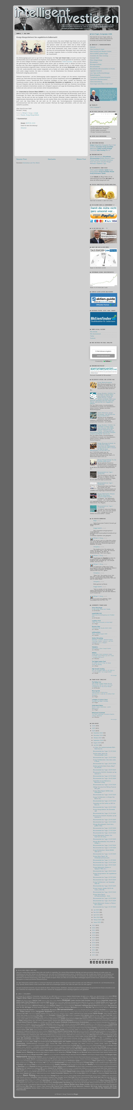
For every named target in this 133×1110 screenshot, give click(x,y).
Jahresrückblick (28, 1040)
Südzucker (66, 1075)
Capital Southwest (104, 1011)
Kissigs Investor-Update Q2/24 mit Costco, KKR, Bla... (103, 889)
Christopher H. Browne (55, 1015)
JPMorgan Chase (86, 1041)
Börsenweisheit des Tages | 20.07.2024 (104, 819)
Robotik (51, 1066)
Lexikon (108, 1047)
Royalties (94, 1066)
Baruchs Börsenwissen (96, 156)
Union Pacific (65, 1081)
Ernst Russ (62, 1026)
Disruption (57, 1022)
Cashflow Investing (40, 1013)
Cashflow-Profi (96, 621)
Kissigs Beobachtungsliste (104, 382)
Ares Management (73, 1002)
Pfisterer (103, 1061)
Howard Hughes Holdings (81, 1036)
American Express (28, 1000)
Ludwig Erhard (58, 1048)
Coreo (80, 1017)
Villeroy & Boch (94, 1082)
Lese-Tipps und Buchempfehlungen (100, 73)
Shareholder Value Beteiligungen (60, 1070)
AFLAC (106, 996)
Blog (87, 1007)
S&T (25, 1068)
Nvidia (28, 1059)
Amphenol (59, 1000)
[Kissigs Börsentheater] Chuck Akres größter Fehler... (103, 825)
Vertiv (72, 1082)
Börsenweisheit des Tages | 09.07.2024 (104, 865)
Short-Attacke (107, 1070)
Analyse (92, 145)
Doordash (104, 1022)
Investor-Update (104, 170)
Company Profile (38, 1017)
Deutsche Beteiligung (67, 1020)
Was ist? (107, 150)
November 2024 (98, 735)
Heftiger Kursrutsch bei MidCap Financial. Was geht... (104, 787)
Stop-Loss (44, 1075)
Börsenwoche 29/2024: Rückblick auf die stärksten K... (104, 816)
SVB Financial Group (86, 1075)
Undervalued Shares (97, 705)
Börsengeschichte (21, 1009)
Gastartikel (101, 1029)
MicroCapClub (96, 691)
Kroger (83, 1045)
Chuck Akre (65, 1015)
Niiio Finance (108, 1057)
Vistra (115, 1082)
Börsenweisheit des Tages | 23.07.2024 (104, 801)
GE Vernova (33, 1031)
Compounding (61, 1017)
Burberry (33, 1011)
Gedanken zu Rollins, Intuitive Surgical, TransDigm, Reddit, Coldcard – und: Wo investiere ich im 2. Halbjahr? (102, 641)
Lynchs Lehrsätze (101, 162)
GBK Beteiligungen (110, 1029)
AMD (22, 1000)
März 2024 (96, 917)
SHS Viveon (114, 1070)
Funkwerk (91, 1029)
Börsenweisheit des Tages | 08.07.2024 (104, 871)
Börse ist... (106, 1007)
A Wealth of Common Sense (100, 699)
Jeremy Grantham (87, 1040)
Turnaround (93, 150)
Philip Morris (26, 1062)
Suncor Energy (73, 1075)
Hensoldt (105, 1034)
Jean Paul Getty (53, 1040)
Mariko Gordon (105, 1048)
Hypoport (109, 1036)
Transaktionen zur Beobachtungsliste (100, 77)
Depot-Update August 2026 (99, 634)
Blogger (76, 1094)
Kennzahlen (74, 1043)
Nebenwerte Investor (35, 1057)
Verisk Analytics (35, 1082)
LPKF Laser (51, 1048)
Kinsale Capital (103, 1043)
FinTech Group (63, 1027)
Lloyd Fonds (34, 1048)
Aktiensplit (52, 998)
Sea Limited (82, 1068)
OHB (49, 1059)
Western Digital (41, 1086)
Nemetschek (45, 1057)
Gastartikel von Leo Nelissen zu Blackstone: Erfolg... (102, 781)
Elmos (92, 1024)
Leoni (92, 1047)
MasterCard (57, 1050)
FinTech (58, 1027)
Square (21, 1073)
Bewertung (101, 1005)
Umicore (60, 1081)
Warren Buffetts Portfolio (82, 1084)
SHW (17, 1071)
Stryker (61, 1075)
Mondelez (114, 1052)
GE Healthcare (26, 1031)
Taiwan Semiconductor (111, 1075)
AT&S (94, 1002)
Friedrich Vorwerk (59, 1029)
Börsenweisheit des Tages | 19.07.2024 (104, 822)
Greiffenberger (113, 1033)
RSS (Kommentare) (95, 334)
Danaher (63, 1018)
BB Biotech (107, 1003)
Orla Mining (68, 1059)
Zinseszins (23, 1089)
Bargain (52, 1004)
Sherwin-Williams (80, 1070)
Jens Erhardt (79, 1039)
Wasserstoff (102, 1084)
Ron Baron (78, 1066)
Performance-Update (100, 173)
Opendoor (55, 1059)
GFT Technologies (91, 1031)
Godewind (51, 1033)
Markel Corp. (26, 1050)
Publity (33, 1064)
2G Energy (19, 996)
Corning (94, 1017)
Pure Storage (39, 1064)
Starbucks (66, 1073)
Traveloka (105, 1079)
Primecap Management (78, 1062)
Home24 (48, 1036)
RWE (22, 1068)
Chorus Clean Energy (21, 1015)
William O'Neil (40, 1088)
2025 (94, 728)
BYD (54, 1011)
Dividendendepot (84, 1022)
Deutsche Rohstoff (21, 1022)
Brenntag (91, 1009)
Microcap (79, 1052)
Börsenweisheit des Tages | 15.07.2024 (104, 839)
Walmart (34, 1084)
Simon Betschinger (97, 607)
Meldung (30, 1052)
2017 (94, 940)
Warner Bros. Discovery (57, 1084)
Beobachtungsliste (95, 75)
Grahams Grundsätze (100, 160)
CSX (29, 1018)
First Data (69, 1027)
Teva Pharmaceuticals (83, 1077)
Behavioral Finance (38, 1005)
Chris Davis (39, 1015)
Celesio (71, 1013)
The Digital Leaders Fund (99, 661)
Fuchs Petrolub (82, 1029)
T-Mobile (103, 1075)
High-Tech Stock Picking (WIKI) (31, 1036)
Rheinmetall (21, 1066)
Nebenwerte (93, 148)
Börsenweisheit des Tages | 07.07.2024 (104, 877)
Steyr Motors (19, 1075)
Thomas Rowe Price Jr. (26, 1079)
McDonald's (96, 1050)
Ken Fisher (58, 1043)
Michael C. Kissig (98, 538)
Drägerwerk (22, 1024)
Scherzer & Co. (52, 1068)
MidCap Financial (92, 1052)
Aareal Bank (43, 996)
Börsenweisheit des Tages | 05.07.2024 (104, 886)
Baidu (22, 1003)
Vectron (22, 1082)
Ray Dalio (82, 1064)
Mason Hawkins (49, 1050)
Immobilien (27, 1038)
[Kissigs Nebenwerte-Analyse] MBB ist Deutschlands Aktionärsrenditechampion (105, 495)
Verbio (29, 1082)
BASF (77, 1004)
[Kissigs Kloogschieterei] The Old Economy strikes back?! (106, 460)
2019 (94, 935)
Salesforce (29, 1068)
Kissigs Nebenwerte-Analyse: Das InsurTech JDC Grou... (102, 836)
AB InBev (49, 996)
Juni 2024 (96, 910)
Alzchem (107, 998)
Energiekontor (40, 1026)
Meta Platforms (45, 1052)
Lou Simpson (41, 1048)
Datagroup (85, 1018)
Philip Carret (19, 1062)
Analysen (66, 1000)
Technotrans (33, 1077)
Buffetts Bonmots (105, 158)
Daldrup (58, 1018)
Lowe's (46, 1048)
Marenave (89, 1048)
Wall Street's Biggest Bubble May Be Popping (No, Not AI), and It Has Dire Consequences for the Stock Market (102, 685)
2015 (94, 945)
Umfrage (55, 1081)
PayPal (115, 1059)
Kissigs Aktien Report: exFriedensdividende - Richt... (102, 895)
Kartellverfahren (41, 1043)
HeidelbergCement (62, 1034)
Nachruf (93, 1054)
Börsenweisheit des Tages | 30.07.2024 (104, 757)
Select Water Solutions (107, 1068)
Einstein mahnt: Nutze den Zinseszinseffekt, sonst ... (100, 754)
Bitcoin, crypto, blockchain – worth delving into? (101, 707)
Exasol (95, 1025)
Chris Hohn (45, 1015)
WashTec (92, 1084)
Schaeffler (45, 1068)
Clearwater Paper (98, 1015)
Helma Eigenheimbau (77, 1034)
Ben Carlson (46, 1005)
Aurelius (103, 1002)
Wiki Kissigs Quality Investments (100, 1086)
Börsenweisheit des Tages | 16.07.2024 (104, 833)
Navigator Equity (112, 1054)
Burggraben (105, 145)
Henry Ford (92, 1034)
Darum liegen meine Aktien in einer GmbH (101, 84)
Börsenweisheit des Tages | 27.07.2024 (104, 776)
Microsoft (84, 1052)
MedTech (24, 1052)
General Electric (52, 1031)
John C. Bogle (33, 1041)
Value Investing (101, 150)
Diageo (46, 1022)
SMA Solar (42, 1071)
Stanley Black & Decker (45, 1073)
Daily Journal (53, 1018)
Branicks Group (85, 1009)
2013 (94, 950)
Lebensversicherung (45, 1047)
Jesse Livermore (104, 1040)
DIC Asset (51, 1022)
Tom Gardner (52, 1079)
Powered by (99, 361)
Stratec (48, 1075)
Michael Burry (62, 1052)
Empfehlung (112, 1024)
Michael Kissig (71, 1052)
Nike (113, 1057)
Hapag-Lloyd (54, 1034)
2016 (94, 942)
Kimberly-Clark (89, 1043)
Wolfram (65, 1088)
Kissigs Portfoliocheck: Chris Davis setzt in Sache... (104, 760)
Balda (25, 1004)
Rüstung (18, 1068)
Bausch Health (87, 1004)
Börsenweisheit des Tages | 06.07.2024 (104, 880)
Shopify (95, 1070)
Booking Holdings (99, 1007)
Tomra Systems (67, 1079)
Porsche (52, 1062)
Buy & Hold (112, 145)
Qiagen (53, 1064)
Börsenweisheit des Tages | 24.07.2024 (104, 794)
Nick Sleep (102, 1057)
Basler (81, 1003)
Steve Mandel (113, 1073)
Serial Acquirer (20, 1070)
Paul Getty (101, 1059)
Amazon (18, 1000)
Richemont (27, 1066)
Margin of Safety (96, 1048)
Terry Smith (71, 1077)
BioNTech (40, 1007)
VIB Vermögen (85, 1082)
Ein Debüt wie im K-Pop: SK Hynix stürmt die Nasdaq (101, 663)
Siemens (21, 1071)
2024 (94, 731)
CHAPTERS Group (78, 1013)
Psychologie (19, 1064)
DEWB (42, 1022)
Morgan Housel (35, 1054)
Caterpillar (48, 1013)
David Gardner (99, 1018)
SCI (73, 1068)
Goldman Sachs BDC (71, 1033)
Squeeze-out (27, 1073)
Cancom (86, 1011)
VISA (112, 1082)
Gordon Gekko (80, 1033)
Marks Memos (33, 1050)
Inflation (37, 1038)
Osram (73, 1059)
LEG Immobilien (54, 1047)
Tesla (76, 1077)
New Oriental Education (85, 1057)
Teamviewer (27, 1077)
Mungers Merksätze (71, 1054)
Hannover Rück (47, 1034)
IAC (113, 1036)
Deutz (39, 1022)
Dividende (93, 147)
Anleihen (18, 1002)
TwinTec (27, 1081)
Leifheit (73, 1047)
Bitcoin (56, 1007)
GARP (96, 1029)
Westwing (48, 1086)
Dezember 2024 (98, 733)
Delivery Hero (31, 1020)
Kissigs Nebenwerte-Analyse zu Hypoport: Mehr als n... (102, 868)
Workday (70, 1088)
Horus (73, 1036)
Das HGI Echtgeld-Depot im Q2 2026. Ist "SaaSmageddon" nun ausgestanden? (103, 671)
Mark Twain (19, 1050)
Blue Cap (91, 1007)
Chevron (114, 1013)
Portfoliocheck (59, 1062)
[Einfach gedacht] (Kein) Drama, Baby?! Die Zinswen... (104, 766)
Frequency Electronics (48, 1029)
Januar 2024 (97, 922)
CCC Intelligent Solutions (63, 1013)
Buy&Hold (48, 1011)
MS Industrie (51, 1054)
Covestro (18, 1018)
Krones (87, 1045)
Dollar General (92, 1022)
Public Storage (27, 1064)
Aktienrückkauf (45, 998)
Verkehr (41, 1082)
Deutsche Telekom (32, 1022)
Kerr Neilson (82, 1043)
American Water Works (47, 1000)
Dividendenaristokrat (73, 1022)
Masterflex (64, 1050)
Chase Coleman (108, 1013)
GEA (37, 1031)
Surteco (79, 1075)
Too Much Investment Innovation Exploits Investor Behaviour (103, 714)
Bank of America (32, 1004)
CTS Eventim (33, 1018)
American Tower (37, 1000)
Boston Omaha (77, 1009)
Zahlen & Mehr (99, 1088)
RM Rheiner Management (42, 1066)
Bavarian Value (96, 626)
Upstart (98, 1081)
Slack (38, 1071)
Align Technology (64, 998)
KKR (46, 1045)
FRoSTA (67, 1029)
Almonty (85, 998)
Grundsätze (99, 147)
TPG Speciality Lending (77, 1079)
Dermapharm (39, 1020)
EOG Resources (52, 1026)
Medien (18, 1052)
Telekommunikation (43, 1077)
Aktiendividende (37, 998)
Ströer (57, 1075)
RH (17, 1066)
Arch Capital (58, 1002)
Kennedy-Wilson (66, 1043)
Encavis (26, 1026)
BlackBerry (61, 1007)
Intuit (84, 1038)
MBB (84, 1050)
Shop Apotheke (89, 1070)
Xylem (93, 1088)
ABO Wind (54, 996)
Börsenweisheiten (95, 66)
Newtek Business (95, 1057)
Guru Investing (30, 1034)
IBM (22, 1038)
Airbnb (110, 996)
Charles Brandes (88, 1013)
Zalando (114, 1088)
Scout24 (76, 1068)
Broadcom (96, 1009)
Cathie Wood (54, 1013)
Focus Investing (92, 1027)
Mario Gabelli (113, 1048)
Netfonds (58, 1057)
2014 (94, 947)
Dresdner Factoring (31, 1024)
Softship (82, 1071)
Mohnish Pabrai (108, 1052)
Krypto (90, 1045)
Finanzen (23, 115)
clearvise (92, 1015)
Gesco (78, 1031)
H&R (41, 1034)
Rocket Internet (57, 1066)
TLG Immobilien (44, 1079)
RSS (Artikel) (93, 331)
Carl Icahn (25, 1013)
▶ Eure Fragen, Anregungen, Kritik (101, 34)
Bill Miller (22, 1007)
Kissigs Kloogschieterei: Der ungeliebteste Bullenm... (104, 874)
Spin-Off (96, 1071)
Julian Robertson (100, 1041)
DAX (111, 1018)
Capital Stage (113, 1011)
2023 (94, 925)
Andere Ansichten (76, 1000)
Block (78, 1007)
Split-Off (101, 1071)
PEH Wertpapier (28, 1061)
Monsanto (24, 1054)
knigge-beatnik (97, 528)
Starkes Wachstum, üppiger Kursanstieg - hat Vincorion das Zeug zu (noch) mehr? (106, 414)
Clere (104, 1015)
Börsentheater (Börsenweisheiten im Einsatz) (102, 69)
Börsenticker (53, 1009)
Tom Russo (59, 1079)
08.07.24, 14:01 (30, 123)
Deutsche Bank (56, 1020)
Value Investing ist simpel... (97, 49)
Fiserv (74, 1027)
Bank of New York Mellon (43, 1003)
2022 (94, 928)
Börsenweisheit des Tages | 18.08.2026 (105, 472)
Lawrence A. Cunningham (33, 1047)
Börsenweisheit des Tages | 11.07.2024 (104, 860)
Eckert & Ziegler (60, 1024)
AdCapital (83, 996)
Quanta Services (71, 1064)
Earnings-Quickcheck (47, 1024)
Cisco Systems (85, 1015)
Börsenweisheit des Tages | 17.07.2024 (104, 830)
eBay (54, 1024)
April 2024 (96, 915)
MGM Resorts (53, 1052)
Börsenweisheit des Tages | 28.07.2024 (104, 770)
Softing (78, 1071)
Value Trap (114, 1081)
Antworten (24, 128)
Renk (94, 1064)
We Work (22, 1086)
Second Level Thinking (90, 1068)
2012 (94, 952)
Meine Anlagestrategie (96, 60)
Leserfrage (103, 1047)
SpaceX (87, 1071)
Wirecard (47, 1088)
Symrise (94, 1075)
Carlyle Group (31, 1013)
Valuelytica (95, 647)
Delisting (25, 1020)
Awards (112, 1002)
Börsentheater (107, 156)
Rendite (90, 1064)
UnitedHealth (84, 1081)
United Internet (76, 1081)
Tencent (66, 1077)
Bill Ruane (34, 1007)
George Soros (72, 1031)
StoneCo (38, 1075)
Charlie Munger (98, 1013)
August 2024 (97, 743)
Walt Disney (40, 1084)
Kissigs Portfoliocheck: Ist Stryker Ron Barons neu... (104, 797)
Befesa (30, 1005)
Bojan (95, 520)
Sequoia (115, 1068)
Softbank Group (71, 1071)
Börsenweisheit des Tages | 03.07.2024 (104, 898)
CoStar (98, 1017)
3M (23, 996)
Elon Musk (97, 1024)
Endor (30, 1025)
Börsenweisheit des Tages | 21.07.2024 (104, 813)
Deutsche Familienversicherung (80, 1020)
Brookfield (102, 1009)
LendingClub (79, 1047)
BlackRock (67, 1007)
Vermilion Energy (48, 1082)
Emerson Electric (104, 1024)
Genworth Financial (62, 1031)
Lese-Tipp (96, 1047)
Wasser (97, 1084)
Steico (83, 1073)
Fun (87, 1029)
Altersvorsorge (100, 998)
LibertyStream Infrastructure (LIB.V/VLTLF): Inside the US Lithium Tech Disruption (103, 693)
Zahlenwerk (108, 1088)
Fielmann (46, 1027)
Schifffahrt (60, 1068)
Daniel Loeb (78, 1018)
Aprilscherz (52, 1002)
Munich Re (79, 1054)
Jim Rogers (111, 1040)
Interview (80, 1038)
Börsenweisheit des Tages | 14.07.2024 (104, 845)
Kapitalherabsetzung (31, 1043)
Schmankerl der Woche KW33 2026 (102, 628)
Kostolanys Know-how (67, 1045)
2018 (94, 937)
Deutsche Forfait (92, 1020)
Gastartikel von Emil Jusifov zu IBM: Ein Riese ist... (104, 804)
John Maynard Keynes (56, 1041)
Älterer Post (81, 159)
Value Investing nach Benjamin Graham (100, 51)
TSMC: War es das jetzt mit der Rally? (102, 622)
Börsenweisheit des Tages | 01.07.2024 (104, 907)
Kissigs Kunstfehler (108, 147)
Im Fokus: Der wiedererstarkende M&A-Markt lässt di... (104, 748)
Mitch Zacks (100, 1052)
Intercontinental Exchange (70, 1038)
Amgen (54, 1000)
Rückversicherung (112, 1066)
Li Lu (112, 1047)
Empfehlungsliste (20, 1025)
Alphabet (93, 998)
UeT (51, 1081)
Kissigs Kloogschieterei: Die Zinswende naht (104, 810)
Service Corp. (28, 1070)
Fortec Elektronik (101, 1027)
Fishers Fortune (80, 1027)
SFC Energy (48, 1070)
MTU (59, 1054)
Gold (55, 1033)
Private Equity (89, 1062)
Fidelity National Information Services (34, 1027)
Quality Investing (102, 148)
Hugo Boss (99, 1036)
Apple (47, 1002)
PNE (44, 1062)
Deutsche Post (113, 1020)
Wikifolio (33, 1088)
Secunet (98, 1068)
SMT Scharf (48, 1071)
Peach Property (19, 1060)
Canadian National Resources (62, 1011)
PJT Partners (39, 1062)
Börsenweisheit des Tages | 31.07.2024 (104, 751)
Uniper (70, 1081)
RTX (98, 1066)
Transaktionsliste (93, 1079)
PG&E (107, 1060)
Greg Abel (106, 1033)
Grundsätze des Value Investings (99, 56)
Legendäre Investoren (96, 71)
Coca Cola (109, 1015)
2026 (94, 726)
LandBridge (110, 1045)
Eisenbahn (88, 1024)
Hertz (21, 1036)
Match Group (70, 1050)
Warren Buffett (69, 1084)
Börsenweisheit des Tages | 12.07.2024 (104, 854)
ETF (76, 1025)
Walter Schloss (47, 1084)
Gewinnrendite (83, 1031)
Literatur (28, 1048)
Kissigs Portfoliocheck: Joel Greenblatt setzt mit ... (104, 882)
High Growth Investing (98, 669)
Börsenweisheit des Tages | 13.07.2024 (104, 847)
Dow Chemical (111, 1022)
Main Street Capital (80, 1048)
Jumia (105, 1041)
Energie (34, 1026)
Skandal (34, 1071)
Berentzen (72, 1005)
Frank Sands (29, 1029)
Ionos (97, 1038)
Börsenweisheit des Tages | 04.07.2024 (104, 892)
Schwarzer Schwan (67, 1068)
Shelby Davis (72, 1070)
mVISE (89, 1054)
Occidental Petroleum (41, 1059)
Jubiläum (93, 1041)
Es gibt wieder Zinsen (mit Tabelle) (101, 609)
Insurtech (60, 1038)
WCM (18, 1086)
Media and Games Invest (110, 1050)
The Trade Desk (108, 1077)
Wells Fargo (29, 1086)
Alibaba (58, 998)
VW (24, 1084)
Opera (60, 1059)
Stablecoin (33, 1073)
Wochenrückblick (57, 1088)
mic (57, 1052)
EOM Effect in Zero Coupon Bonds (101, 648)
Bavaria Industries (96, 1004)
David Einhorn (91, 1018)
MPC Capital (43, 1054)
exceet (99, 1026)
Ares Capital (65, 1002)
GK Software (108, 1031)
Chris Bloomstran (32, 1015)
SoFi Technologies (61, 1071)
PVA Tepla (44, 1064)
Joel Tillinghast (26, 1041)
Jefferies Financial (67, 1039)
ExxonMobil (104, 1026)
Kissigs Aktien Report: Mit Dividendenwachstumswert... (101, 857)
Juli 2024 (96, 745)
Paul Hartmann (108, 1059)
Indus (33, 1038)
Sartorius (37, 1068)
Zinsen (18, 1089)
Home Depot (42, 1036)
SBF (41, 1068)
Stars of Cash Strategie (75, 1073)
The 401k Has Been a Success (100, 701)
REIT (86, 1064)
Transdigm (100, 1079)
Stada (38, 1073)
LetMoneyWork (96, 632)
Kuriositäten (98, 1045)
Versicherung (67, 1082)
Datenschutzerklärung (96, 81)
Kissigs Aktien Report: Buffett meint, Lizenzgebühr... (103, 791)
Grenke (18, 1034)
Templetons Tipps (101, 163)
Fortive (107, 1027)
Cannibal (91, 1011)
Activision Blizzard (62, 996)
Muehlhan (63, 1054)
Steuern (107, 1073)
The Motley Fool (96, 682)
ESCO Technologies (70, 1026)
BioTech (45, 1007)
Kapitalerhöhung (20, 1043)
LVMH (63, 1048)
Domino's (98, 1022)
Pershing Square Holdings (86, 1060)
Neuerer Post (21, 159)
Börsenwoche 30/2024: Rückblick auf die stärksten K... (104, 772)
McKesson (101, 1050)
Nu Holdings (23, 1059)
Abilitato (94, 653)
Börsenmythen (38, 1009)
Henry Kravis (99, 1034)
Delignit (20, 1020)
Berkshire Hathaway (82, 1005)
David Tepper (106, 1018)
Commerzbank (29, 1017)
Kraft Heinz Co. (77, 1045)
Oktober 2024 (97, 738)
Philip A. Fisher (113, 1061)
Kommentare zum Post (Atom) (31, 163)
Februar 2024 (97, 920)
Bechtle (27, 1005)
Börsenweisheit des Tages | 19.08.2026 (105, 483)
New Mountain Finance (72, 1057)
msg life (56, 1054)
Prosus (115, 1062)
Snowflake (53, 1071)
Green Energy (100, 1033)
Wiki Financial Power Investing (60, 1086)
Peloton (34, 1060)
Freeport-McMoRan (38, 1029)
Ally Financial (80, 998)
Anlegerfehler (98, 145)
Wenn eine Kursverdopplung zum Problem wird (103, 615)
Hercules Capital (112, 1034)
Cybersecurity (39, 1018)
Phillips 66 (32, 1062)
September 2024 (98, 740)
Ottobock (77, 1059)
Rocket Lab (65, 1066)
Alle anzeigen (114, 675)
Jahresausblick (20, 1040)
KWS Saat (104, 1045)
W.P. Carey (28, 1084)
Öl (51, 1059)
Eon (57, 1026)
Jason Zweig (35, 1040)
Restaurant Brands (100, 1064)
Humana (104, 1036)
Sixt (25, 1071)
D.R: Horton (46, 1018)
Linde (25, 1048)
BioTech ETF (51, 1007)
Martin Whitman (40, 1050)
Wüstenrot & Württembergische (80, 1088)
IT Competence (107, 1038)
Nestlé (50, 1057)
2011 (94, 955)
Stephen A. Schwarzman (98, 1073)
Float (86, 1027)
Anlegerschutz (113, 1000)
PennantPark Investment (61, 1061)
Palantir (82, 1059)
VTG (22, 1084)
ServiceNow (34, 1070)
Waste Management (111, 1084)
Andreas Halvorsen (96, 1000)
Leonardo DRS (86, 1047)
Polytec (47, 1062)
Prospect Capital (108, 1062)
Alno (89, 998)
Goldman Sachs (61, 1033)
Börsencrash (113, 1007)
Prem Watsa (68, 1062)
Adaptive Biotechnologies (73, 996)
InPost (51, 1038)
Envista (46, 1025)
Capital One (96, 1011)
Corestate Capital (87, 1017)
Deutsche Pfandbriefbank (103, 1020)
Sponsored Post (108, 1071)
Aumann (98, 1002)
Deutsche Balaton (47, 1020)
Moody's (29, 1054)
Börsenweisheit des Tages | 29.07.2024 (104, 763)
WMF (51, 1088)
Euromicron (87, 1026)
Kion (110, 1043)
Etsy (79, 1025)
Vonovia (18, 1084)
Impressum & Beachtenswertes (98, 79)
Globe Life (45, 1033)
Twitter (92, 336)
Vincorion (100, 1082)
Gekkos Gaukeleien (43, 1031)
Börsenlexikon (94, 62)
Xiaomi (89, 1088)
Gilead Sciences (101, 1031)
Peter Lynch (96, 1061)
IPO (101, 1038)
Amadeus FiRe (113, 998)
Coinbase (114, 1015)
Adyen (94, 996)
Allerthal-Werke (72, 998)
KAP (115, 1041)
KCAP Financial (50, 1043)
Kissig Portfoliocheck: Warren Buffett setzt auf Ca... (103, 850)
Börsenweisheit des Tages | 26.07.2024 (104, 778)
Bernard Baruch (93, 1005)
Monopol (18, 1054)
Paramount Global (89, 1059)
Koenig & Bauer (52, 1045)
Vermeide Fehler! (94, 58)
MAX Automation (78, 1050)
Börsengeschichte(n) (95, 64)
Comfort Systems (21, 1017)
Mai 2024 (96, 912)
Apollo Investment (41, 1002)
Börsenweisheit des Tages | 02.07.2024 (104, 900)
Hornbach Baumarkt (56, 1036)
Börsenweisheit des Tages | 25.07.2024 (104, 784)
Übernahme (46, 1081)
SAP (34, 1068)
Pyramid (49, 1064)
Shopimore (100, 1070)
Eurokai (81, 1025)
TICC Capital (36, 1079)
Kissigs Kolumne (31, 1045)
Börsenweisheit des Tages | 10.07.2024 (104, 862)
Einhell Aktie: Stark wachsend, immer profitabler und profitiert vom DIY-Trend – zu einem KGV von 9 (103, 655)
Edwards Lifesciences (70, 1024)
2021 (94, 930)
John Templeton (67, 1041)
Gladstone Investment (25, 1033)
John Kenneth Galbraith (44, 1041)
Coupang (114, 1017)
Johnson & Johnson (77, 1041)
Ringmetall (32, 1066)
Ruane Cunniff (103, 1066)
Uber (40, 1081)
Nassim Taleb (103, 1054)
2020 (94, 933)
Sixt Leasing (29, 1071)
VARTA (17, 1082)
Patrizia (96, 1059)
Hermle (18, 1036)
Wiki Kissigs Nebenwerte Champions (79, 1086)
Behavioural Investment (98, 712)
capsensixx (19, 1013)
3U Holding (28, 996)
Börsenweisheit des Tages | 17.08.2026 (105, 506)
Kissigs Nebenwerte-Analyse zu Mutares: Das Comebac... (104, 903)
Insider (55, 1038)
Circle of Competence (74, 1015)
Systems (99, 1075)
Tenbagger (60, 1077)
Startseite (52, 159)
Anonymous (96, 547)
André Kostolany (67, 61)
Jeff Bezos (60, 1040)
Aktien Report (27, 998)
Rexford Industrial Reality (111, 1064)
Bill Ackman (111, 1005)
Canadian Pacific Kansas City (77, 1011)
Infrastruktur (44, 1038)
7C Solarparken (35, 996)
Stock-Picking (29, 1075)
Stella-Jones (89, 1073)
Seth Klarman (41, 1070)
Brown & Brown (109, 1009)
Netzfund (63, 1057)
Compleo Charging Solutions (50, 1017)
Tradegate (86, 1079)
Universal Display (92, 1081)
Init (48, 1038)
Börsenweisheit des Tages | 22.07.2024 (104, 807)
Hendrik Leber (86, 1034)
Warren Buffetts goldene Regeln (99, 53)
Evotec (92, 1026)
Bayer (102, 1004)
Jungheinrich (110, 1041)
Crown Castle (24, 1018)
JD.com (40, 1039)
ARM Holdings (89, 1002)
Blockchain (83, 1007)
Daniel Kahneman (70, 1018)
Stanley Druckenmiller (57, 1073)
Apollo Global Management (28, 1002)
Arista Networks (82, 1002)
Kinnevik (96, 1043)
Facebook (92, 338)
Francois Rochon (20, 1029)
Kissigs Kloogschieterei (32, 115)
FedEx (22, 1027)
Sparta (91, 1071)
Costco (102, 1017)
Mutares (84, 1054)
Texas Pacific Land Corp (97, 1077)
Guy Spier (37, 1034)
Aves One (108, 1002)
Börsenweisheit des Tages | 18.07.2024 (104, 828)
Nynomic (33, 1059)
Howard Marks (93, 1036)
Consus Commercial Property (71, 1017)
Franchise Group (113, 1027)
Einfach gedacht (94, 170)
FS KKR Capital (73, 1029)
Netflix (53, 1057)
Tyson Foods (36, 1081)
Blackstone (74, 1007)
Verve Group (77, 1082)
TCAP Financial (20, 1077)
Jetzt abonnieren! (103, 356)
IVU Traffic (114, 1038)
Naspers (98, 1054)
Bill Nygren (28, 1007)
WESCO (35, 1086)
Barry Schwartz (59, 1004)
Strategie (109, 148)
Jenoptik (74, 1039)
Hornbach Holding (66, 1036)
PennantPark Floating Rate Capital (45, 1061)
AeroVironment (101, 996)
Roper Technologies (87, 1066)
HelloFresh (69, 1034)
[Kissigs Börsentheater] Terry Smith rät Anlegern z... (104, 842)
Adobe (91, 996)
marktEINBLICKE (97, 613)
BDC (111, 1004)
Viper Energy (107, 1082)
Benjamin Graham (55, 1005)
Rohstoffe (71, 1066)
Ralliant (77, 1064)
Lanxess (23, 1047)
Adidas (87, 996)
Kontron (58, 1045)
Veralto (26, 1082)
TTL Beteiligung (112, 1079)
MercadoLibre (37, 1052)
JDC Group (45, 1040)
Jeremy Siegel (95, 1040)
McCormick (89, 1050)
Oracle (63, 1059)
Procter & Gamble (99, 1062)
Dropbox (38, 1024)
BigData (106, 1005)
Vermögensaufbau (58, 1082)
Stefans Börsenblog (97, 638)
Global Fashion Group (37, 1033)
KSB (94, 1045)
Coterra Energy (108, 1017)
